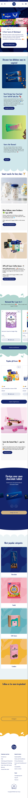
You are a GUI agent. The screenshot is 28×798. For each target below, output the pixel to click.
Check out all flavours (14, 347)
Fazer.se (16, 779)
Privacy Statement (19, 761)
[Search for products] (22, 4)
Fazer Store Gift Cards (6, 765)
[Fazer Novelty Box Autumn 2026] (11, 375)
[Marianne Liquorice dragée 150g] (11, 320)
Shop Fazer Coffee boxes (9, 279)
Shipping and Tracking (6, 763)
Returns (3, 767)
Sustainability (18, 756)
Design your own (14, 512)
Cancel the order (5, 769)
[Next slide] (16, 506)
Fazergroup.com (18, 775)
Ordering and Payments (6, 761)
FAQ (2, 758)
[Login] (5, 4)
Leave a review (18, 768)
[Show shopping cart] (25, 4)
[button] (9, 29)
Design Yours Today (9, 108)
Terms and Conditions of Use (20, 763)
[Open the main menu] (2, 4)
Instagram (14, 718)
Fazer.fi (16, 777)
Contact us (3, 756)
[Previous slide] (11, 506)
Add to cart (12, 339)
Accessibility (17, 766)
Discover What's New (10, 44)
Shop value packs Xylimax (9, 224)
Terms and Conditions (20, 758)
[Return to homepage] (14, 4)
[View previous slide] (6, 29)
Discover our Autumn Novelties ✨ (14, 0)
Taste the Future (7, 452)
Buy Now (7, 159)
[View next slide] (12, 29)
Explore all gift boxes (14, 401)
